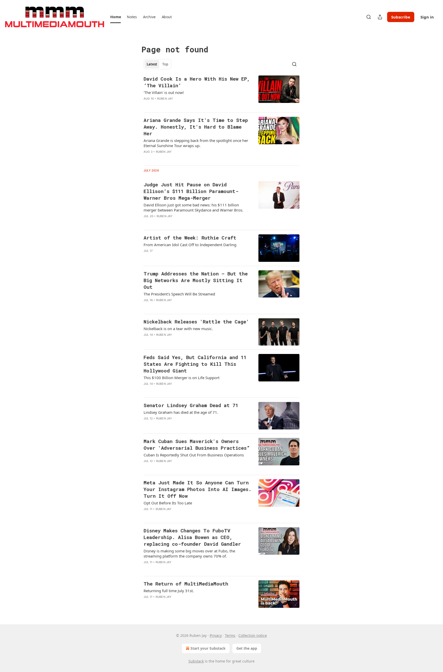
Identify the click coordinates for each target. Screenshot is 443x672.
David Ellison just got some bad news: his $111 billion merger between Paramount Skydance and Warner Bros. (193, 207)
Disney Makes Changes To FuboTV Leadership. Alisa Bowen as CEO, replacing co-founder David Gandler (192, 537)
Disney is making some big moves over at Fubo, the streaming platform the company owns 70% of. (189, 553)
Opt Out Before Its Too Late (168, 502)
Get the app (246, 648)
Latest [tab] (152, 64)
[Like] (147, 158)
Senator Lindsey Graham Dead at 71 (191, 405)
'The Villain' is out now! (164, 92)
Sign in (427, 17)
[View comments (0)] (181, 105)
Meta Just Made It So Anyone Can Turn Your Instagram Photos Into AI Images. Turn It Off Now (197, 489)
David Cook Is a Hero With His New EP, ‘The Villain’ (197, 82)
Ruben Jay (165, 98)
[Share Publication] (380, 17)
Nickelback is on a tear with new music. (178, 328)
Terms (230, 635)
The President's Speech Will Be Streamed (179, 293)
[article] (221, 91)
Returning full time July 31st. (169, 590)
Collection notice (252, 635)
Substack (196, 661)
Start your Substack (208, 648)
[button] (115, 17)
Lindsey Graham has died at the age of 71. (181, 412)
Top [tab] (165, 64)
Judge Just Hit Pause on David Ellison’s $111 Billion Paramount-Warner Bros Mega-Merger (191, 191)
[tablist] (157, 64)
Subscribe (400, 17)
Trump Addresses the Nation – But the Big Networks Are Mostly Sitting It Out (196, 280)
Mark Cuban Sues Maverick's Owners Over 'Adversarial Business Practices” (197, 444)
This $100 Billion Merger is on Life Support (181, 377)
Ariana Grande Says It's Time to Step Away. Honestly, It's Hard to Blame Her (196, 127)
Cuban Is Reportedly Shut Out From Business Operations (194, 454)
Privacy (216, 635)
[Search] (369, 17)
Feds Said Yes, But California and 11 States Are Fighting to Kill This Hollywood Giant (195, 364)
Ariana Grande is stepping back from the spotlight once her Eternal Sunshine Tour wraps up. (196, 143)
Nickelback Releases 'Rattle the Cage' (196, 321)
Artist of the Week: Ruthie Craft (190, 237)
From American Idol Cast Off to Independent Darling (190, 244)
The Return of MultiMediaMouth (186, 583)
